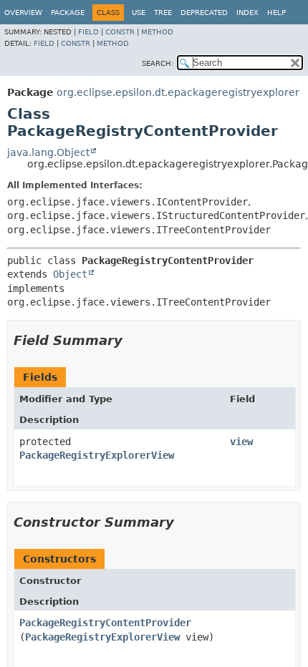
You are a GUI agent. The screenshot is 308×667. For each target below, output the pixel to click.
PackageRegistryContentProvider (105, 622)
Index (247, 12)
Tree (163, 12)
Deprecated (204, 12)
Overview (23, 12)
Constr (120, 32)
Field (88, 32)
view (241, 441)
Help (276, 12)
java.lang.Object (48, 152)
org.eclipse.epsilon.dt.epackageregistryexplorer (178, 92)
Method (157, 32)
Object (70, 274)
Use (138, 12)
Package (68, 12)
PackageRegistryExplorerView (96, 455)
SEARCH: (157, 63)
